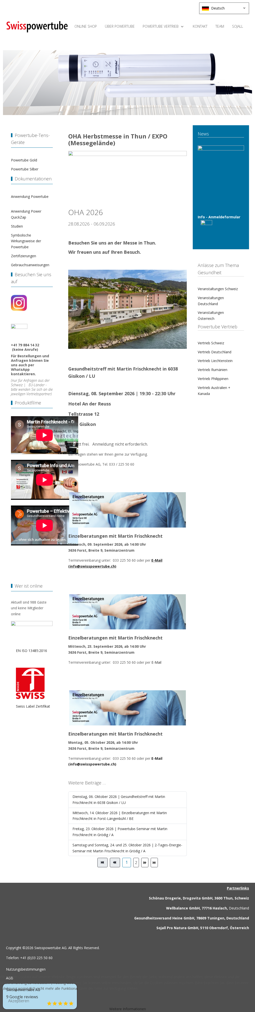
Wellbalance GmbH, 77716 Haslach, (197, 908)
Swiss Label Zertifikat (30, 706)
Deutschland (238, 908)
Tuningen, (216, 918)
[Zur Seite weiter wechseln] (144, 862)
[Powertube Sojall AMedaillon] (37, 26)
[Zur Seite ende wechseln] (154, 862)
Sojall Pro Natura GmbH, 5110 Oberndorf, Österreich (202, 927)
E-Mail (156, 662)
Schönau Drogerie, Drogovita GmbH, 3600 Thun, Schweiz (199, 898)
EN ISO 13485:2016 (32, 650)
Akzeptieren (18, 1001)
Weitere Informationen (127, 1009)
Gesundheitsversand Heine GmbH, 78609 (170, 918)
